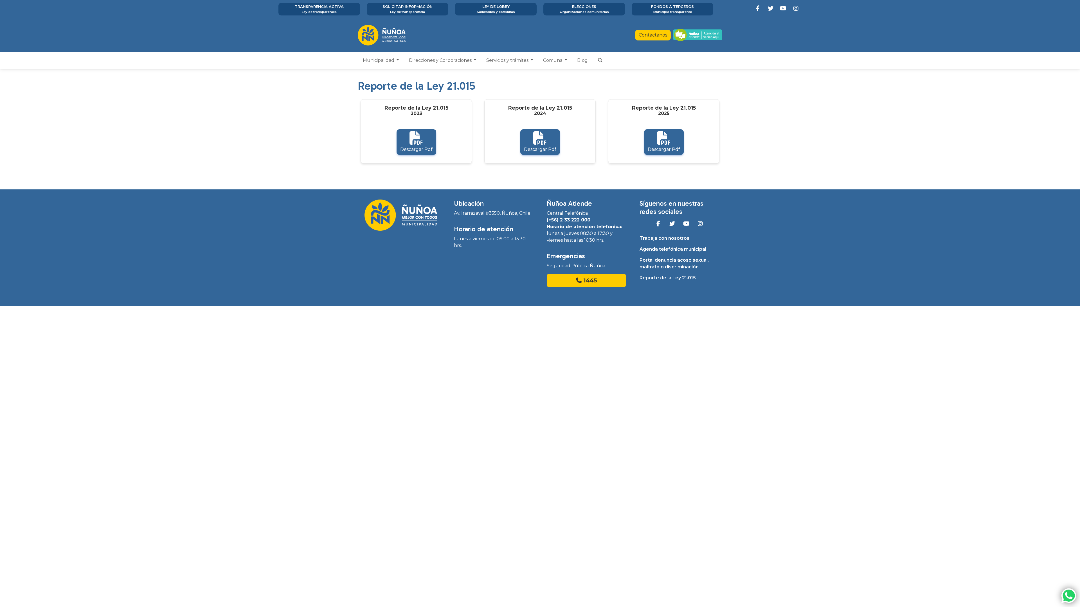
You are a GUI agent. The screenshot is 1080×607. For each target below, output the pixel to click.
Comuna (553, 60)
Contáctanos (653, 35)
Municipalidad (379, 60)
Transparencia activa (319, 9)
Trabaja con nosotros (664, 238)
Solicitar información (407, 9)
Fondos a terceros (672, 9)
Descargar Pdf (416, 149)
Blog (582, 60)
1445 (589, 280)
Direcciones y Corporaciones (441, 60)
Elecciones (584, 9)
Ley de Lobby (496, 9)
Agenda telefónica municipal (673, 249)
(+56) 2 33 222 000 (568, 220)
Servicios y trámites (508, 60)
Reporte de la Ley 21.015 (668, 277)
